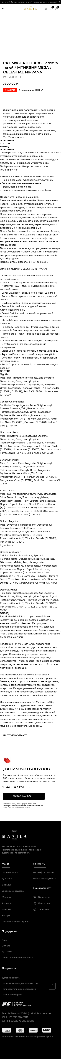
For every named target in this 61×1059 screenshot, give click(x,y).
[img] (3, 9)
